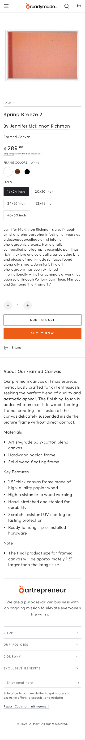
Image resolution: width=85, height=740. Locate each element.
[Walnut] (17, 171)
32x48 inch (44, 203)
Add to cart (42, 320)
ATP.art (34, 724)
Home (8, 103)
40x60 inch (16, 215)
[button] (66, 6)
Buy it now (42, 333)
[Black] (27, 171)
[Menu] (6, 6)
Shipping (9, 153)
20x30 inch (44, 191)
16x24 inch (16, 191)
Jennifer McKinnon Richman (40, 126)
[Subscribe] (78, 683)
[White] (8, 171)
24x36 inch (16, 203)
